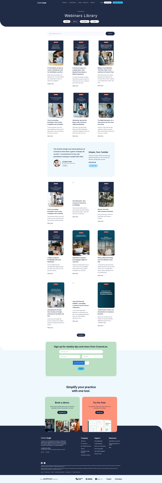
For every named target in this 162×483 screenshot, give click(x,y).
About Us (93, 2)
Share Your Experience (100, 446)
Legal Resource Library (114, 441)
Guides (94, 21)
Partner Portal (97, 453)
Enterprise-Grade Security (85, 452)
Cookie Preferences (76, 472)
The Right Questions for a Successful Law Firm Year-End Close (106, 122)
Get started (99, 412)
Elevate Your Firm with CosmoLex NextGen (105, 210)
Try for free (107, 2)
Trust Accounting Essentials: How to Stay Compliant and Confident (55, 122)
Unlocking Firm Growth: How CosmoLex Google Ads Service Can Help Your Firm (55, 313)
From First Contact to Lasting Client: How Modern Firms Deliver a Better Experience (80, 71)
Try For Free (93, 165)
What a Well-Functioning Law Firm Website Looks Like (105, 260)
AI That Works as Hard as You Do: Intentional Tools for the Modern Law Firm (55, 70)
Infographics (85, 21)
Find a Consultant (98, 448)
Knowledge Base (98, 441)
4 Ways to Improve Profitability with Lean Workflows (54, 260)
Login (101, 2)
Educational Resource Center (114, 444)
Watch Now (75, 85)
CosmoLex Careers (85, 455)
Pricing (79, 2)
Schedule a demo (118, 2)
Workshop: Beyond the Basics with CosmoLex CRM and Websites (80, 122)
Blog (110, 447)
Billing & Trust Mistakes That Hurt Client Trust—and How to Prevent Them (106, 70)
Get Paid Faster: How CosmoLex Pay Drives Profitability (79, 203)
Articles (67, 21)
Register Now (50, 83)
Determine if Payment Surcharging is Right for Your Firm (80, 260)
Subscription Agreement (59, 472)
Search (110, 33)
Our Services (84, 443)
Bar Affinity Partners (86, 446)
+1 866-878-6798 (46, 448)
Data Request (68, 472)
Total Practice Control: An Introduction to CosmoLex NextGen (106, 312)
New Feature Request (99, 451)
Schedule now (62, 412)
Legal (42, 472)
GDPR (52, 472)
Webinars (75, 21)
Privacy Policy (47, 472)
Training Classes (98, 443)
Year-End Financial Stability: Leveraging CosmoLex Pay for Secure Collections (81, 304)
